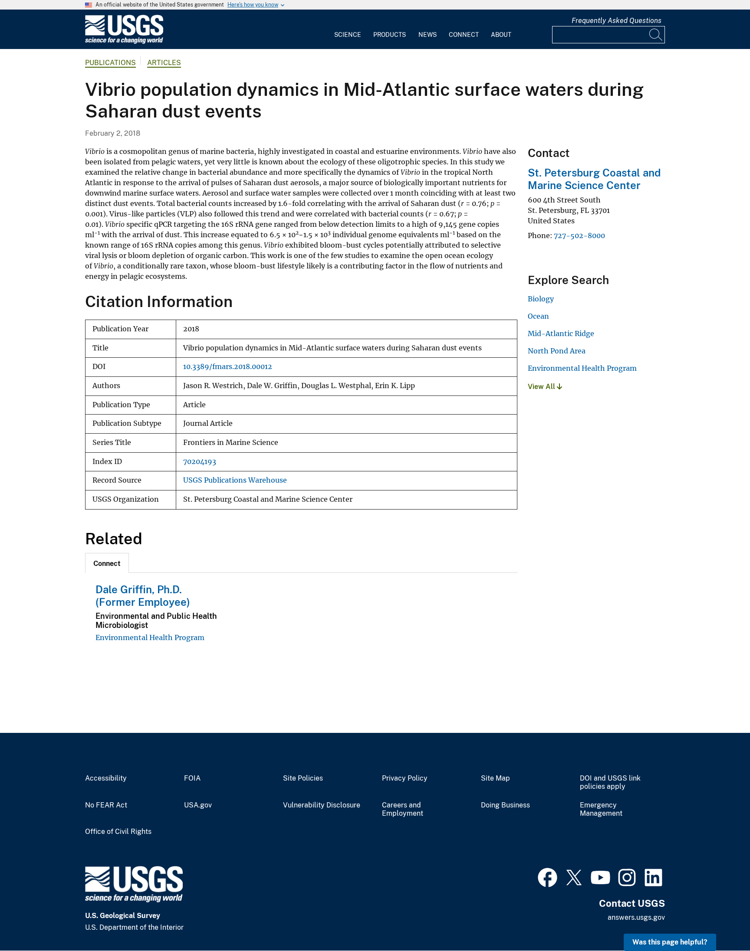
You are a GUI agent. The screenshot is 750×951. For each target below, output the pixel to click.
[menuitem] (347, 29)
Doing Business (505, 805)
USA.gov (198, 805)
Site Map (495, 778)
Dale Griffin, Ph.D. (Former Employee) (142, 595)
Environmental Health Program (149, 637)
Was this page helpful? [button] (669, 942)
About (501, 34)
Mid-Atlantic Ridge (561, 333)
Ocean (538, 316)
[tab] (107, 563)
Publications (110, 63)
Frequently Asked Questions (616, 20)
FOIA (192, 778)
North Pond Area (557, 350)
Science (347, 34)
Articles (164, 63)
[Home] (124, 42)
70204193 (199, 462)
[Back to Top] (718, 919)
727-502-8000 (579, 235)
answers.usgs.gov (636, 917)
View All (542, 386)
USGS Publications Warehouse (235, 480)
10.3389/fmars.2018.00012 (227, 367)
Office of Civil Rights (118, 832)
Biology (541, 298)
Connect (464, 34)
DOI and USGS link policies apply (610, 783)
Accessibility (106, 778)
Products (389, 34)
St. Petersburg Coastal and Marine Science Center (594, 179)
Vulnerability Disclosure (321, 805)
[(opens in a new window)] (547, 876)
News (427, 34)
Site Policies (303, 778)
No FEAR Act (106, 805)
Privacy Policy (405, 778)
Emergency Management (601, 809)
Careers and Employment (402, 809)
